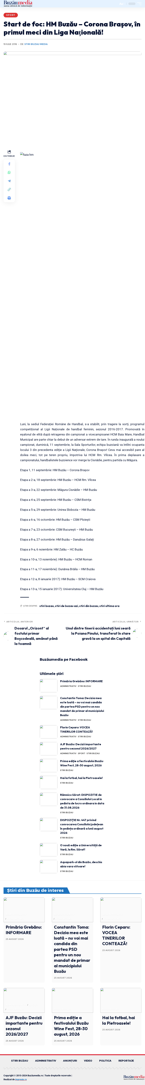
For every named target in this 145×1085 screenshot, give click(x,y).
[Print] (9, 198)
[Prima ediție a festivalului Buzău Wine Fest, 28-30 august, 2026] (48, 765)
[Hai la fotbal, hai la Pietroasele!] (48, 782)
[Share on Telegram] (9, 181)
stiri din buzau (88, 606)
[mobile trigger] (138, 3)
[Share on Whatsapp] (9, 172)
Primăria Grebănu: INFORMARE (81, 681)
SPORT (10, 15)
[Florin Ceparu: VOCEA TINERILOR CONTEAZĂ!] (48, 731)
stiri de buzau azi (66, 606)
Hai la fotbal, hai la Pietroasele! (81, 778)
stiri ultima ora (109, 606)
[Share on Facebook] (9, 164)
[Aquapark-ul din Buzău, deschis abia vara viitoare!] (48, 866)
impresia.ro (21, 1079)
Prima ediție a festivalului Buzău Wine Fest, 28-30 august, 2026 (71, 1026)
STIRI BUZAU (84, 686)
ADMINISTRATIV (68, 686)
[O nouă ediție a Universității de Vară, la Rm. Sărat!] (48, 849)
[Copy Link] (9, 189)
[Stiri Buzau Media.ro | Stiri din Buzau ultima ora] (18, 3)
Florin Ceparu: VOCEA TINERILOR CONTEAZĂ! (116, 935)
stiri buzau (46, 606)
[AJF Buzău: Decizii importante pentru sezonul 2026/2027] (48, 748)
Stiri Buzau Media (36, 44)
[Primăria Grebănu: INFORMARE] (48, 685)
